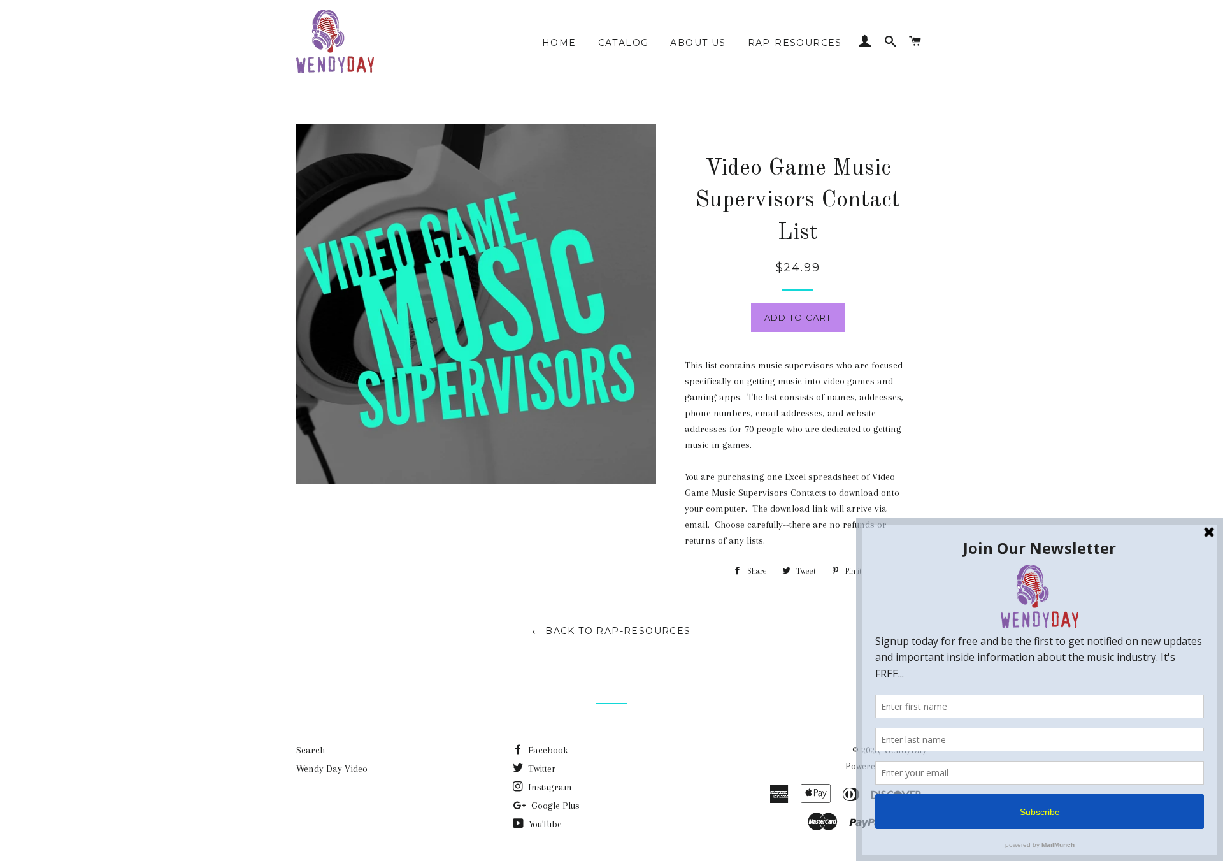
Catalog (623, 42)
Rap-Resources (795, 42)
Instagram (549, 787)
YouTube (544, 824)
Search (310, 750)
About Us (698, 42)
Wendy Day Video (332, 768)
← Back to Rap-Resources (611, 631)
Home (559, 42)
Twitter (541, 768)
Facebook (547, 750)
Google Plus (554, 805)
